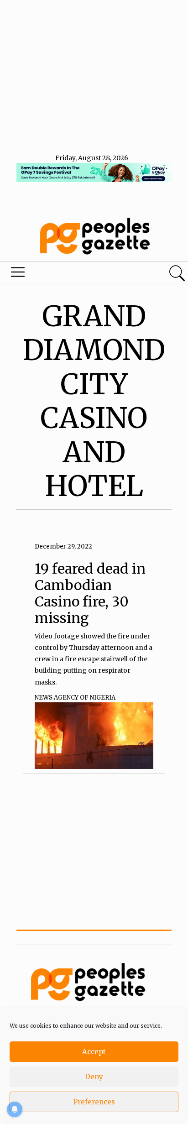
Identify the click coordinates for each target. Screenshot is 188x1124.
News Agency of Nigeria (75, 697)
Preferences (94, 1102)
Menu (64, 274)
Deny (94, 1076)
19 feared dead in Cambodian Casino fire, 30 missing (90, 593)
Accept (94, 1051)
